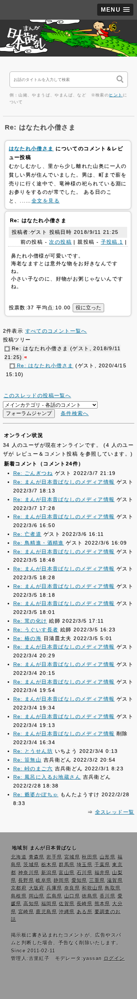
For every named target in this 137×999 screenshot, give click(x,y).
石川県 (84, 872)
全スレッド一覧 (114, 812)
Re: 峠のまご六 (33, 768)
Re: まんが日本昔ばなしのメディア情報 (64, 482)
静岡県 (61, 880)
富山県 (67, 872)
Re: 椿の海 (27, 638)
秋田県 (90, 857)
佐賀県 (67, 903)
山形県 (107, 857)
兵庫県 (54, 888)
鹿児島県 (46, 911)
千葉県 (102, 864)
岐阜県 (44, 880)
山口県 (72, 896)
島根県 (19, 896)
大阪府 (37, 888)
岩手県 (54, 857)
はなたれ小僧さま (31, 148)
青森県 (37, 857)
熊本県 (102, 903)
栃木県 (49, 864)
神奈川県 (28, 872)
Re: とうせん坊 (33, 751)
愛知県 (79, 880)
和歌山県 (92, 888)
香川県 (107, 896)
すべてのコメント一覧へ (56, 331)
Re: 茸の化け (30, 621)
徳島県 (90, 896)
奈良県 (72, 888)
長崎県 (84, 903)
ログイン (114, 958)
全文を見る (45, 201)
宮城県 (72, 857)
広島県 (54, 896)
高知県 (31, 903)
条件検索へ (75, 413)
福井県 (102, 872)
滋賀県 (115, 880)
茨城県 (31, 864)
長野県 (26, 880)
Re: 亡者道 (27, 534)
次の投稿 (60, 242)
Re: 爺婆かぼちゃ (35, 794)
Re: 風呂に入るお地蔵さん (47, 777)
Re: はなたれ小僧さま (44, 365)
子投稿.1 (112, 242)
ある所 (84, 911)
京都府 (19, 888)
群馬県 (67, 864)
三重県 (97, 880)
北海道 (19, 857)
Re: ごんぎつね (33, 473)
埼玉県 (84, 864)
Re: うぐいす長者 (35, 629)
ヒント (115, 95)
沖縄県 (67, 911)
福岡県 (49, 903)
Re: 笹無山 (27, 760)
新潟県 (49, 872)
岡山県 (37, 896)
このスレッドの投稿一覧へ (37, 395)
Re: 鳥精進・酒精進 (38, 543)
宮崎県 (26, 911)
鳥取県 (113, 888)
